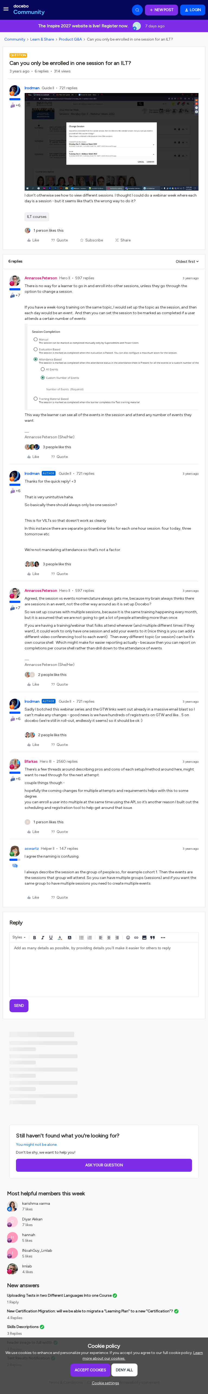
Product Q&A (70, 39)
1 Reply (13, 1302)
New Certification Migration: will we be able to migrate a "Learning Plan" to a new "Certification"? (90, 1311)
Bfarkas (31, 761)
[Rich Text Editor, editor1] (104, 970)
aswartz (32, 848)
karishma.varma (36, 1203)
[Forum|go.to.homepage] (29, 10)
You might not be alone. (36, 1144)
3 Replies (14, 1333)
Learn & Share (42, 39)
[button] (6, 11)
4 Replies (14, 1318)
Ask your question (104, 1165)
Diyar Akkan (32, 1219)
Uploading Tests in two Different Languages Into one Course (59, 1295)
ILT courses (37, 216)
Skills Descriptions (23, 1327)
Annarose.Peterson (41, 278)
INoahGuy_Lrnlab (37, 1250)
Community (14, 39)
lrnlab (27, 1266)
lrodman (32, 88)
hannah (28, 1235)
